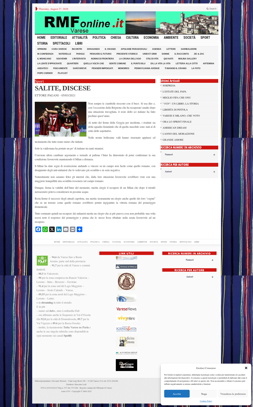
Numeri (190, 154)
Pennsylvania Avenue (147, 68)
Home (41, 37)
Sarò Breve (80, 68)
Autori (190, 171)
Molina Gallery (187, 59)
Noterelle (65, 54)
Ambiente (171, 37)
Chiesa (116, 37)
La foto (196, 68)
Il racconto (182, 54)
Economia (151, 37)
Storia (42, 43)
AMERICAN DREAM (174, 127)
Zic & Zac (199, 54)
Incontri (77, 49)
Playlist (62, 73)
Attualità (80, 37)
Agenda (156, 49)
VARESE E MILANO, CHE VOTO (181, 115)
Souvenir (61, 59)
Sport (205, 37)
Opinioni (41, 49)
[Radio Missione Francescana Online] (126, 22)
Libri (78, 43)
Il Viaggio (110, 49)
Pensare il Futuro (100, 54)
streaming (47, 302)
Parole (80, 54)
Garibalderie (189, 49)
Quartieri (72, 63)
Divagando (93, 49)
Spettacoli (61, 43)
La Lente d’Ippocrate (49, 63)
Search (212, 8)
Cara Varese (59, 49)
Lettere (171, 49)
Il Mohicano (44, 59)
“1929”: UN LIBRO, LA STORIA (181, 103)
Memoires (123, 68)
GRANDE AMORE (173, 139)
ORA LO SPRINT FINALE (177, 121)
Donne (165, 54)
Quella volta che (93, 63)
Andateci (42, 68)
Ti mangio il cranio (175, 68)
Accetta (177, 393)
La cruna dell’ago (130, 59)
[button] (246, 368)
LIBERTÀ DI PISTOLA (175, 109)
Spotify (68, 335)
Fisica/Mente (60, 68)
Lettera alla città (187, 63)
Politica (99, 37)
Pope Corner (45, 73)
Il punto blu (138, 63)
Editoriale (59, 37)
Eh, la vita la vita (161, 63)
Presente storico (127, 54)
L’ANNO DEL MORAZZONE (178, 133)
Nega (204, 393)
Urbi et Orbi (150, 54)
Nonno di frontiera (102, 59)
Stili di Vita (152, 59)
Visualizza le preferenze (233, 393)
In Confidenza (45, 54)
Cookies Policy (206, 401)
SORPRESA (169, 85)
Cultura (132, 37)
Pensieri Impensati (102, 68)
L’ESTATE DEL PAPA (174, 91)
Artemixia (208, 63)
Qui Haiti (168, 59)
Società (189, 37)
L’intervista (79, 59)
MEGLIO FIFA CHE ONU (177, 97)
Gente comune (117, 63)
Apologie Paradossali (134, 49)
